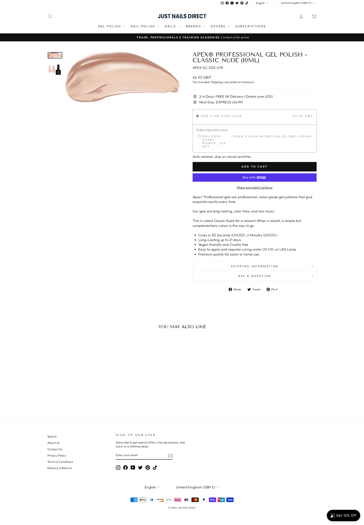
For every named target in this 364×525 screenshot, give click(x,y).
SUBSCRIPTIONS (250, 26)
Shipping (217, 82)
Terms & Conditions (60, 462)
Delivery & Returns (59, 468)
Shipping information (254, 266)
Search (52, 436)
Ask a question (254, 276)
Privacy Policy (56, 455)
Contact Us (54, 449)
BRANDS (194, 26)
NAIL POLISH (143, 26)
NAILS (171, 26)
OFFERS (219, 26)
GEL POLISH (110, 26)
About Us (53, 443)
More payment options (255, 187)
